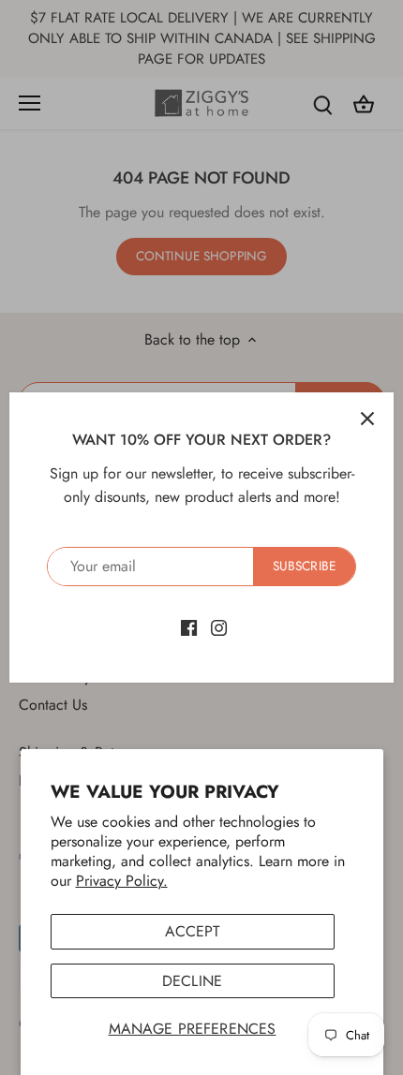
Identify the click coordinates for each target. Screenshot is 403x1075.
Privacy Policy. (122, 880)
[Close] (367, 418)
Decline (192, 981)
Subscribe (304, 565)
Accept (192, 931)
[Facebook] (189, 626)
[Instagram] (219, 626)
